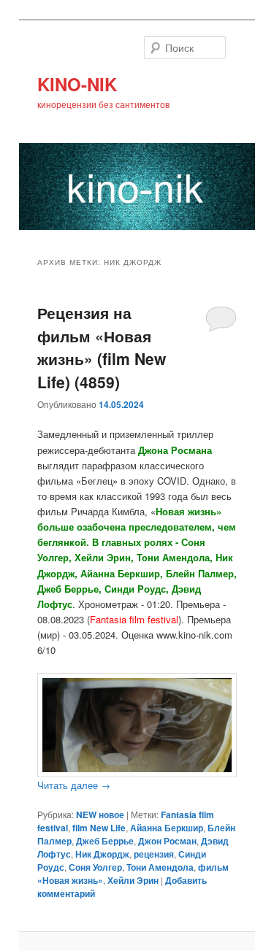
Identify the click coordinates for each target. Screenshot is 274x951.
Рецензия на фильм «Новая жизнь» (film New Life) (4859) (101, 347)
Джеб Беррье (105, 840)
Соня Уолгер (95, 867)
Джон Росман (167, 840)
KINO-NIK (77, 84)
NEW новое (100, 814)
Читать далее (73, 785)
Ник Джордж (102, 853)
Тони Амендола (160, 867)
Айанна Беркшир (166, 827)
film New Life (99, 827)
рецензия (154, 853)
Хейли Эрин (133, 880)
